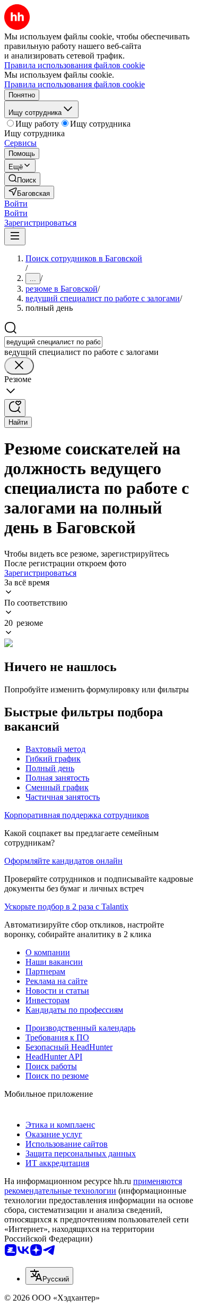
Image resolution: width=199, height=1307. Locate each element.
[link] (22, 179)
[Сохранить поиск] (14, 408)
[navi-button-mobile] (14, 236)
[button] (16, 203)
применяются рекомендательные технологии (93, 1186)
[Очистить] (19, 366)
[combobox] (53, 342)
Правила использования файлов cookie (74, 84)
